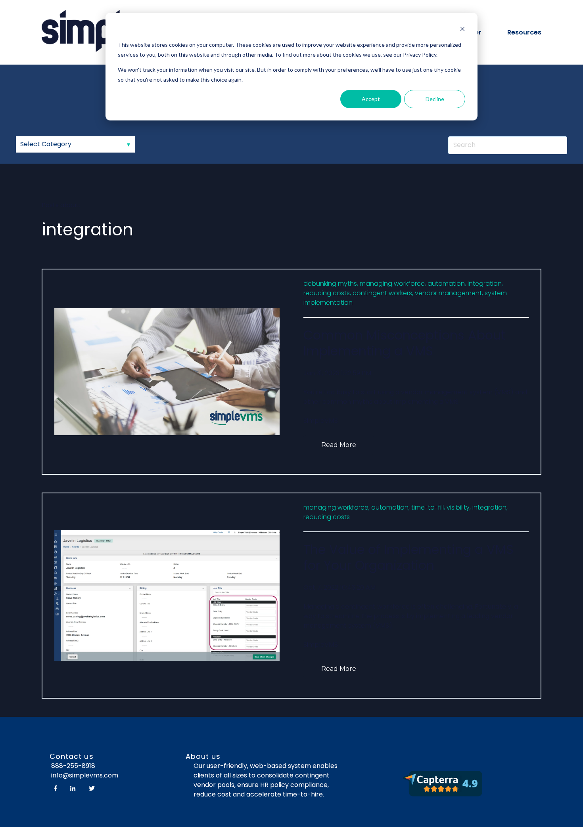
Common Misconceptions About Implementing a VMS (404, 343)
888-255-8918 (73, 765)
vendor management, (449, 293)
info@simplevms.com (84, 775)
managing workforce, (393, 283)
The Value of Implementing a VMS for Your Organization (408, 557)
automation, (447, 283)
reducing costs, (327, 293)
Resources (524, 32)
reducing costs (326, 516)
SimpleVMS (320, 420)
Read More (338, 445)
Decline (435, 98)
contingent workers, (383, 293)
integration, (485, 283)
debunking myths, (330, 283)
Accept (371, 98)
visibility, (459, 507)
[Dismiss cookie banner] (462, 30)
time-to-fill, (428, 507)
